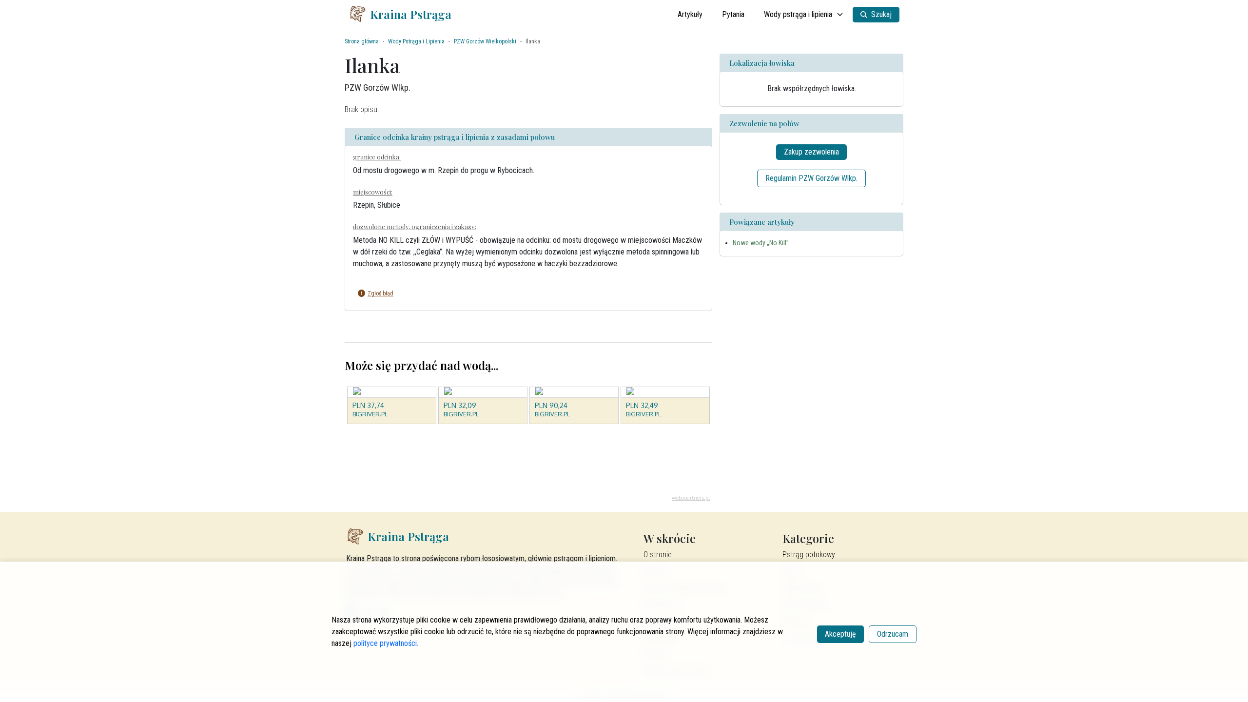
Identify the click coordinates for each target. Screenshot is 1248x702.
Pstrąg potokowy (808, 554)
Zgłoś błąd (380, 293)
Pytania (733, 14)
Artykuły (690, 14)
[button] (521, 293)
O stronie (658, 554)
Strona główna (362, 41)
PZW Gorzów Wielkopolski (485, 41)
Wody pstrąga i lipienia (798, 14)
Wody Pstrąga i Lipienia (416, 41)
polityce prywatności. (385, 643)
